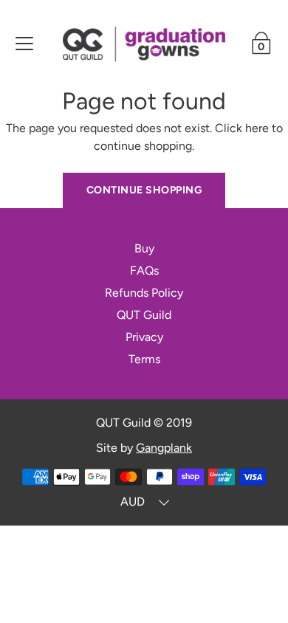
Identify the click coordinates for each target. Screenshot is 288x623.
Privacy (144, 337)
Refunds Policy (144, 293)
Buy (144, 248)
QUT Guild (144, 315)
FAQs (144, 271)
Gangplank (164, 448)
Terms (144, 359)
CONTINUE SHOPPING (144, 190)
